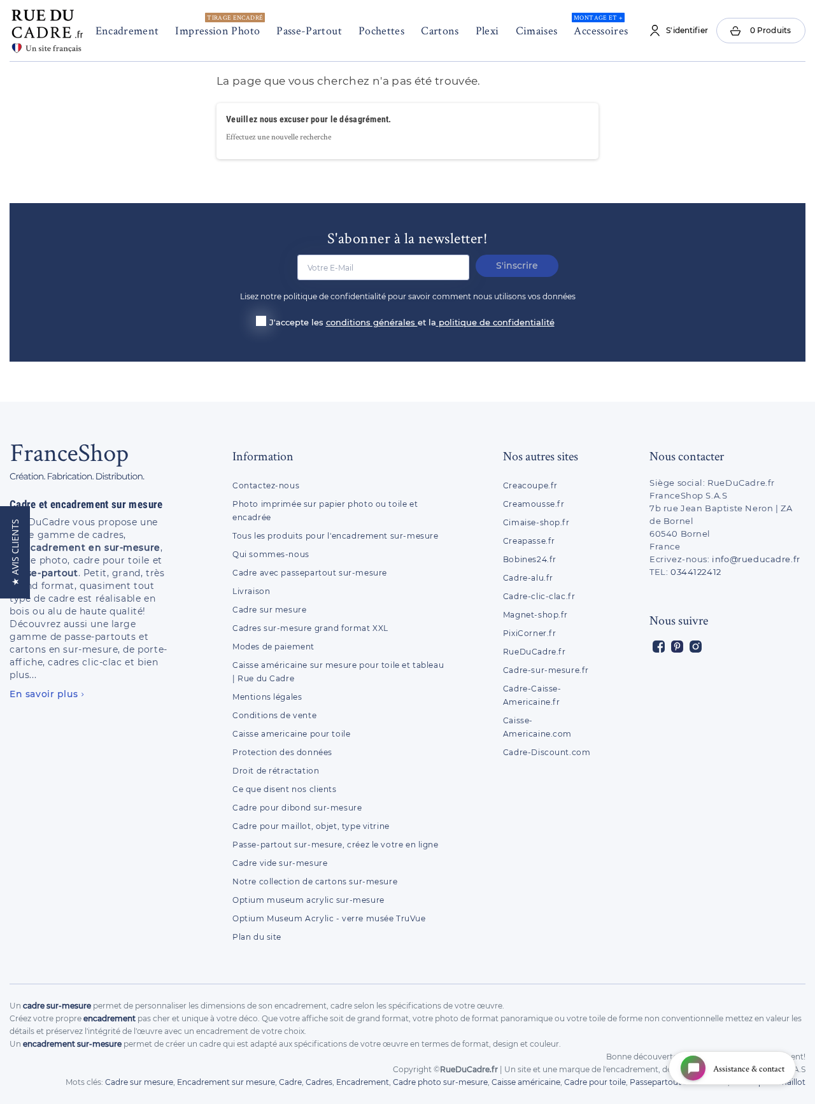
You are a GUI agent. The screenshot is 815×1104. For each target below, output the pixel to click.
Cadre (290, 1082)
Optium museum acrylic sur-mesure (308, 900)
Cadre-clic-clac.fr (539, 596)
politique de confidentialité (497, 322)
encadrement (109, 1018)
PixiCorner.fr (529, 633)
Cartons (440, 30)
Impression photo (219, 25)
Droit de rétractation (275, 770)
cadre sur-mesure (57, 1005)
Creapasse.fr (529, 541)
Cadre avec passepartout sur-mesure (309, 572)
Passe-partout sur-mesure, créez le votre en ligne (335, 844)
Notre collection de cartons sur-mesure (314, 881)
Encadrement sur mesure (226, 1082)
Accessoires (601, 25)
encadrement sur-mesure (72, 1044)
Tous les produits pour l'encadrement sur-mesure (335, 536)
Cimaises (537, 30)
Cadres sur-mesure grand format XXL (310, 628)
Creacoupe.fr (531, 485)
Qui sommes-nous (270, 554)
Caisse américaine (526, 1082)
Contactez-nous (265, 485)
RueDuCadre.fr (534, 651)
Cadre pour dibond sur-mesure (297, 807)
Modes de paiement (273, 646)
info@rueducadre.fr (756, 559)
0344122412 (695, 572)
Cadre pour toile (595, 1082)
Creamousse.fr (534, 504)
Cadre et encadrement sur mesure (86, 504)
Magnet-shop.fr (535, 614)
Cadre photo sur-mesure (440, 1082)
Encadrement (127, 30)
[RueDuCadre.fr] (47, 28)
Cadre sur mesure (269, 609)
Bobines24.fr (529, 559)
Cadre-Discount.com (547, 752)
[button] (15, 552)
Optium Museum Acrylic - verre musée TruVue (329, 918)
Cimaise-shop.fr (536, 522)
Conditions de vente (274, 715)
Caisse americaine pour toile (291, 734)
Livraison (251, 591)
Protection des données (282, 752)
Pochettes (381, 30)
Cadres (319, 1082)
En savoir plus (44, 694)
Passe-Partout (309, 30)
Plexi (487, 30)
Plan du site (256, 937)
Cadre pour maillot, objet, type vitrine (311, 826)
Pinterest (677, 646)
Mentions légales (267, 697)
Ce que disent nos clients (284, 789)
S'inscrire (517, 265)
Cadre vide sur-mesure (279, 863)
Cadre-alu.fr (528, 578)
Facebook (659, 646)
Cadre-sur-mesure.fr (546, 670)
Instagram (696, 646)
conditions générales (372, 322)
